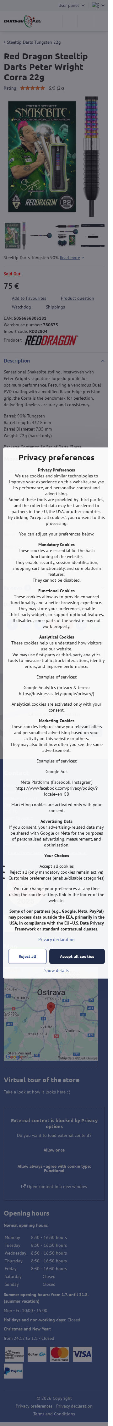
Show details (56, 970)
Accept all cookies (77, 956)
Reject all (27, 956)
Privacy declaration (56, 939)
